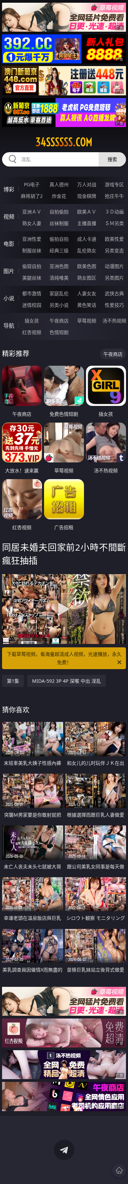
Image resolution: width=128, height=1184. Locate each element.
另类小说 (59, 305)
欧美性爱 (114, 239)
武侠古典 (114, 293)
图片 (8, 271)
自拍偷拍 (59, 211)
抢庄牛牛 (114, 196)
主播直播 (86, 223)
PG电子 (32, 184)
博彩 (8, 189)
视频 (8, 216)
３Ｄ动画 (114, 211)
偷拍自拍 (59, 239)
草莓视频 (86, 320)
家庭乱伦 (59, 293)
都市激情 (31, 293)
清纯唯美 (59, 277)
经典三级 (59, 250)
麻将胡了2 (32, 196)
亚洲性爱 (31, 239)
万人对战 (86, 184)
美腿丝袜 (31, 277)
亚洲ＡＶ (31, 211)
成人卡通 (86, 239)
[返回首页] (119, 1170)
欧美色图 (86, 266)
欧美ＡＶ (86, 211)
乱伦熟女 (86, 250)
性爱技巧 (114, 305)
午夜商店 (59, 320)
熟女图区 (86, 277)
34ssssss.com (64, 142)
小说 (8, 298)
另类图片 (114, 277)
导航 (8, 325)
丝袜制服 (59, 223)
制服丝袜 (31, 250)
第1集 (13, 681)
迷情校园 (31, 305)
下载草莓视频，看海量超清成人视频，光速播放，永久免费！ (64, 658)
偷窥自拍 (31, 266)
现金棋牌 (86, 196)
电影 (8, 244)
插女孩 (32, 320)
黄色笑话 (86, 305)
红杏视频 (31, 332)
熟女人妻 (31, 223)
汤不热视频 (114, 320)
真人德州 (59, 184)
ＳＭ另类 (114, 223)
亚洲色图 (59, 266)
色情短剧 (59, 332)
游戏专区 (114, 184)
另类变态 (114, 250)
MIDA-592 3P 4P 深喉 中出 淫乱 (66, 681)
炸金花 (59, 196)
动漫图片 (114, 266)
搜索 (112, 159)
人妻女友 (86, 293)
